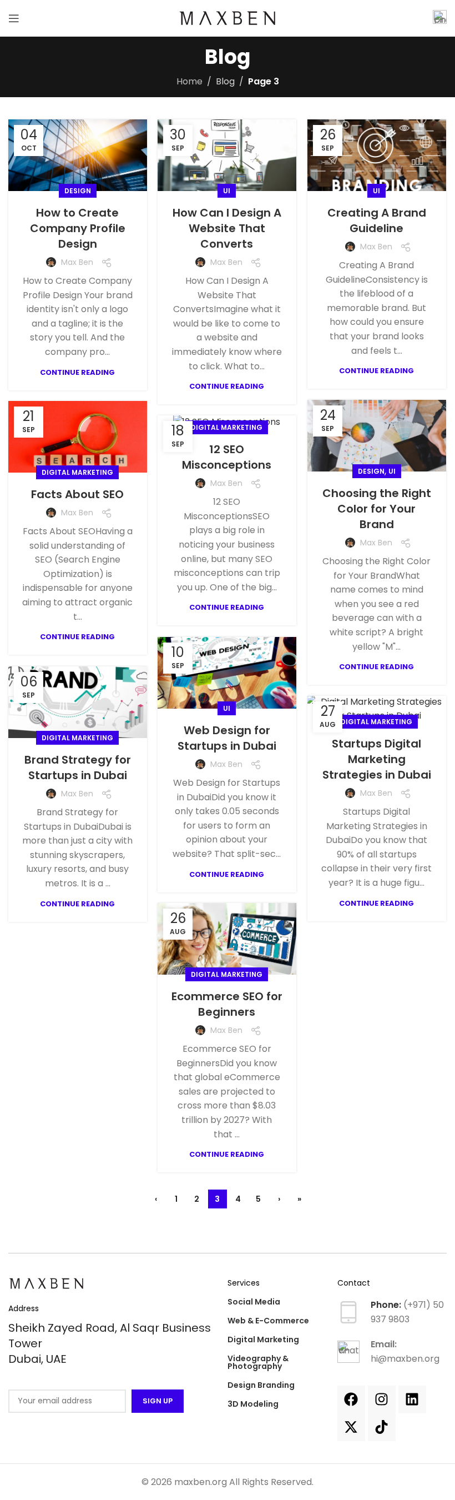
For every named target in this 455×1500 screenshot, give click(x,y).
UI (226, 190)
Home (189, 81)
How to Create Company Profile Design (77, 228)
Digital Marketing (77, 472)
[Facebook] (351, 1399)
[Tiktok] (382, 1427)
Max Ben (77, 262)
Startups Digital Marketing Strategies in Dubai (376, 759)
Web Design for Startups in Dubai (227, 738)
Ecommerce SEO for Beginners (226, 1004)
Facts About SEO (77, 494)
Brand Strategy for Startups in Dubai (77, 767)
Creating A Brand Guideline (376, 220)
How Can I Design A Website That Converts (227, 228)
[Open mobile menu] (14, 18)
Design (77, 190)
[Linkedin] (412, 1399)
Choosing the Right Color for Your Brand (376, 508)
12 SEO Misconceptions (226, 457)
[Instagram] (382, 1399)
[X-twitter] (351, 1427)
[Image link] (46, 1282)
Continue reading (77, 372)
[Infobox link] (440, 18)
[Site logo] (227, 17)
